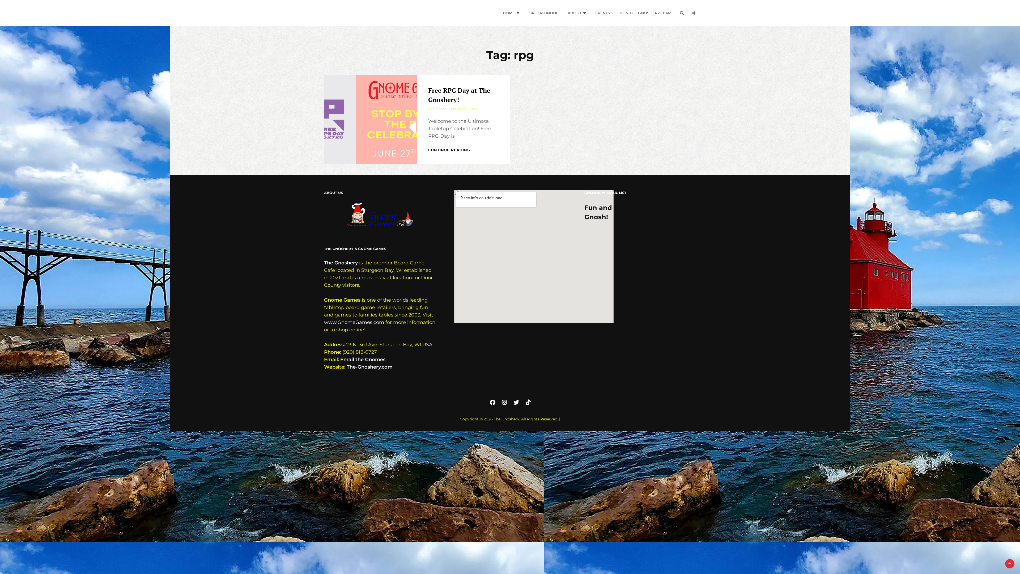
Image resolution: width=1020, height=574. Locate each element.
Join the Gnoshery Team (645, 13)
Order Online (543, 13)
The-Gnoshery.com (370, 367)
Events (602, 13)
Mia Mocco (437, 109)
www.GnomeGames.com (354, 322)
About (574, 13)
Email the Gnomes (362, 359)
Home (509, 13)
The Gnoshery (341, 263)
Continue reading (449, 150)
